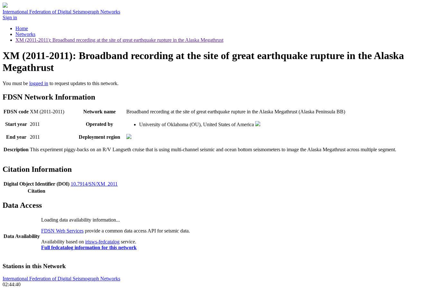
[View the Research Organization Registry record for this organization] (257, 124)
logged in (38, 83)
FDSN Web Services (62, 230)
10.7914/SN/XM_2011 (94, 184)
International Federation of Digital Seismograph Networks (61, 278)
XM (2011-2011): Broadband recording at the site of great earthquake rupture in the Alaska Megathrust (119, 40)
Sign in (10, 17)
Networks (25, 34)
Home (21, 28)
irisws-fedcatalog (102, 241)
